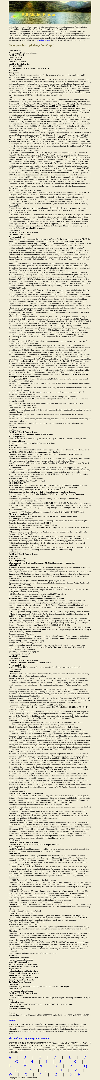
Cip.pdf (12, 1020)
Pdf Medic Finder (39, 14)
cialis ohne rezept (43, 40)
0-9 (76, 1074)
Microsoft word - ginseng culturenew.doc (29, 1038)
